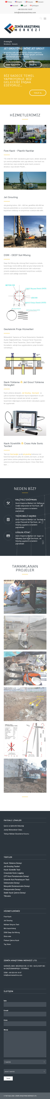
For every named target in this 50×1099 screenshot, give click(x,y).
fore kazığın (14, 454)
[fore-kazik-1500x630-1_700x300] (25, 134)
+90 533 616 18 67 (25, 9)
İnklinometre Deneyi (12, 882)
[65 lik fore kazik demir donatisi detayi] (25, 302)
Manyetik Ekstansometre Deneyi (17, 886)
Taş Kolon (7, 944)
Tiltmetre (7, 896)
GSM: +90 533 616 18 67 (12, 972)
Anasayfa (8, 41)
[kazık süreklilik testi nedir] (25, 422)
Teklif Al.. (32, 67)
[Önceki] (2, 55)
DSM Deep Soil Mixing (12, 932)
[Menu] (45, 18)
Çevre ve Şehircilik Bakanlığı (14, 826)
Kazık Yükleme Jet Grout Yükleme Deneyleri (24, 383)
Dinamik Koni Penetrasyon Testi (16, 879)
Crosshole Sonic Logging (14, 873)
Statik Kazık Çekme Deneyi (15, 892)
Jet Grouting (26, 393)
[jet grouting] (25, 181)
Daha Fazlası (12, 67)
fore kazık (35, 393)
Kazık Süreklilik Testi (12, 869)
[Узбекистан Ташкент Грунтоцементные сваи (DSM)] (25, 232)
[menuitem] (8, 2)
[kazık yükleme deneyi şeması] (25, 364)
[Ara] (39, 18)
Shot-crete (7, 936)
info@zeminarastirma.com (25, 12)
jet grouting (27, 454)
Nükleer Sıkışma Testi (11, 924)
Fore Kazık (7, 916)
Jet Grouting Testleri (12, 866)
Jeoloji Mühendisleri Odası (13, 830)
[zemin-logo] (22, 33)
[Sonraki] (48, 55)
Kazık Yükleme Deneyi (13, 863)
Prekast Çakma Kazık (11, 940)
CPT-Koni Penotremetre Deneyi (16, 876)
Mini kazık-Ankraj (10, 928)
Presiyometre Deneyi (12, 889)
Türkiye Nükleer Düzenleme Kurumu (16, 834)
